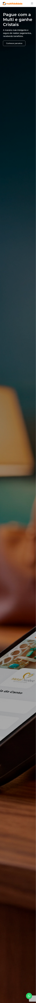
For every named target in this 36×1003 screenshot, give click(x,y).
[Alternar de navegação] (31, 3)
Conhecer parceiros (14, 43)
